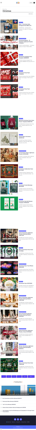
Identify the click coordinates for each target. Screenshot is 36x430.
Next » (31, 376)
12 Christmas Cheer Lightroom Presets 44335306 (26, 153)
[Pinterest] (15, 419)
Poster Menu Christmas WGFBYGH (25, 137)
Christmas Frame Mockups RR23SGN (25, 186)
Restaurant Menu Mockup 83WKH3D (10, 401)
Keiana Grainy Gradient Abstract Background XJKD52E (14, 407)
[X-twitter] (18, 419)
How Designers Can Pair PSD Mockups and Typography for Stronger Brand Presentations (18, 411)
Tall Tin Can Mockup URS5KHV (9, 404)
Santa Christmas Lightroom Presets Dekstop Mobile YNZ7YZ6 (26, 234)
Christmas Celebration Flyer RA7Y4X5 (26, 169)
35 (24, 376)
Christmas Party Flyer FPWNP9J (24, 73)
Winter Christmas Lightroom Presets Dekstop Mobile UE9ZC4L (26, 347)
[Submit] (34, 2)
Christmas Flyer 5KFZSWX (25, 283)
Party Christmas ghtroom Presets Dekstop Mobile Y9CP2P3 (25, 315)
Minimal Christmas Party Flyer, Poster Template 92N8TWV (26, 121)
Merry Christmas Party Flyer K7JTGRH (26, 250)
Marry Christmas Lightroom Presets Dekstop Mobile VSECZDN (26, 299)
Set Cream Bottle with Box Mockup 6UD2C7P (18, 394)
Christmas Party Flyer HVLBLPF (24, 89)
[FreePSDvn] (17, 2)
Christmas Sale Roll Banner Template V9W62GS (26, 202)
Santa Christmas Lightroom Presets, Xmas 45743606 (26, 331)
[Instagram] (21, 419)
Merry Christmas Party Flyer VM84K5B (26, 363)
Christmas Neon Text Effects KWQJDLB (26, 266)
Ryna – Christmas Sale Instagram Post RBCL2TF (25, 25)
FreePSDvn (18, 426)
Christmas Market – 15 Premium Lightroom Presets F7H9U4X (26, 42)
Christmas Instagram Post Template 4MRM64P (25, 57)
